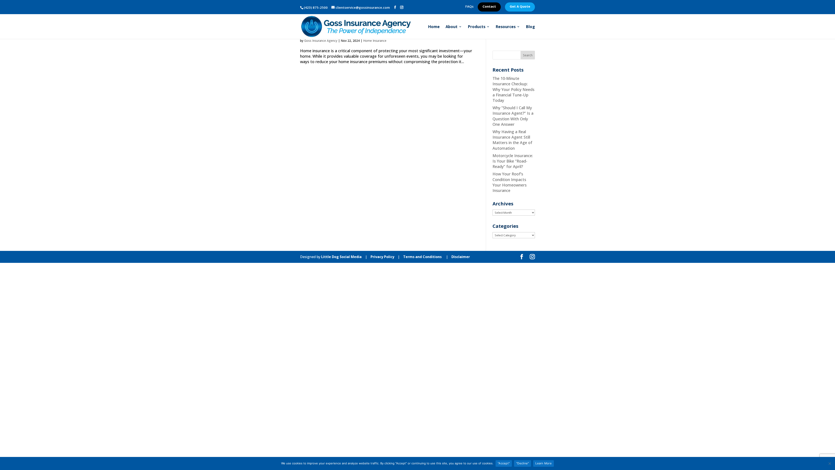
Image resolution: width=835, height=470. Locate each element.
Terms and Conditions (422, 256)
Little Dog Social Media (341, 256)
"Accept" (504, 463)
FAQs (469, 6)
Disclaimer (460, 256)
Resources (506, 27)
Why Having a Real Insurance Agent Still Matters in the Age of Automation (512, 140)
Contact (489, 6)
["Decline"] (829, 463)
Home (434, 27)
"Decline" (522, 463)
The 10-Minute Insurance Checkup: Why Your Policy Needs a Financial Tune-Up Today (513, 89)
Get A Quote (520, 6)
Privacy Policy (382, 256)
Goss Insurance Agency (320, 41)
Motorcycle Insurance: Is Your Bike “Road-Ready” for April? (513, 161)
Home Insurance (374, 41)
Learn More (543, 463)
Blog (530, 27)
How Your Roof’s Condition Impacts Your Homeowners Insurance (510, 182)
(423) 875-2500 (316, 7)
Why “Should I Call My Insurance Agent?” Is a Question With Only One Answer (513, 116)
